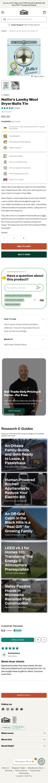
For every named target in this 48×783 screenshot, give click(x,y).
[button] (6, 85)
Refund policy (24, 773)
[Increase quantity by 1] (24, 238)
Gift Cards (8, 771)
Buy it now (24, 254)
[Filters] (38, 639)
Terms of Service (21, 771)
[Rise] (5, 719)
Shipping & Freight (18, 768)
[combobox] (24, 19)
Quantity (4, 233)
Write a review (18, 640)
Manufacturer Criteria (35, 768)
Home (3, 31)
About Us (5, 768)
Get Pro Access (14, 411)
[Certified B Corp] (14, 719)
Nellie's (6, 95)
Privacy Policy (35, 771)
